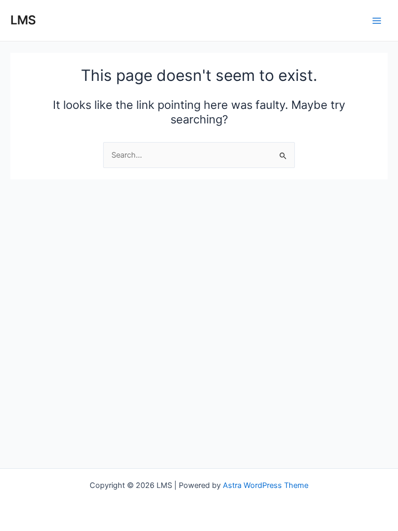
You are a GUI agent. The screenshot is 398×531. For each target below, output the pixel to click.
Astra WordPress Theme (265, 485)
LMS (23, 19)
